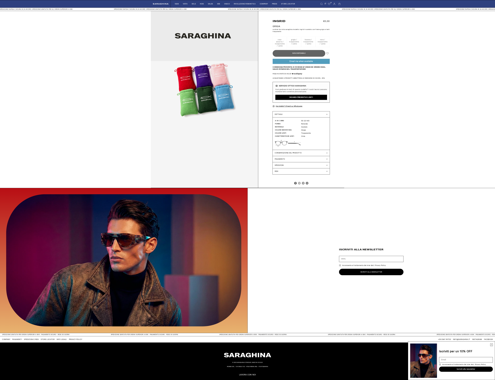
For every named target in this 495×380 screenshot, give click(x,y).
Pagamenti (17, 339)
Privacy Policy (75, 339)
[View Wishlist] (329, 4)
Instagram (477, 339)
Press (274, 4)
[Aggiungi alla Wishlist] (327, 53)
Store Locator (288, 4)
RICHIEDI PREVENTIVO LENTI (301, 97)
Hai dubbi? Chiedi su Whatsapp (289, 106)
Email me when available (301, 61)
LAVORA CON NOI (247, 375)
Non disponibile (299, 53)
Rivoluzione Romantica (244, 4)
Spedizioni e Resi (31, 339)
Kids (202, 4)
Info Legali (62, 339)
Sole (194, 4)
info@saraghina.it (461, 339)
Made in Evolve (257, 362)
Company (264, 4)
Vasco (227, 4)
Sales (210, 4)
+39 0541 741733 (444, 339)
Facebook (488, 339)
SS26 (177, 4)
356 (218, 4)
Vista (185, 4)
